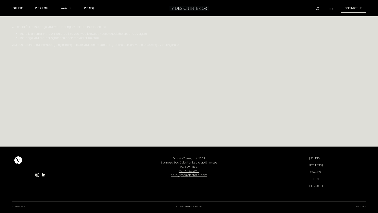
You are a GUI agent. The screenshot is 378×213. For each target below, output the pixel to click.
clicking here (70, 45)
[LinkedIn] (331, 8)
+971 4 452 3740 (189, 171)
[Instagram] (318, 8)
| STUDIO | (18, 8)
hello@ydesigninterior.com (189, 175)
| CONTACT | (315, 186)
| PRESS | (88, 8)
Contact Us (353, 8)
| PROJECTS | (42, 8)
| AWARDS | (66, 8)
